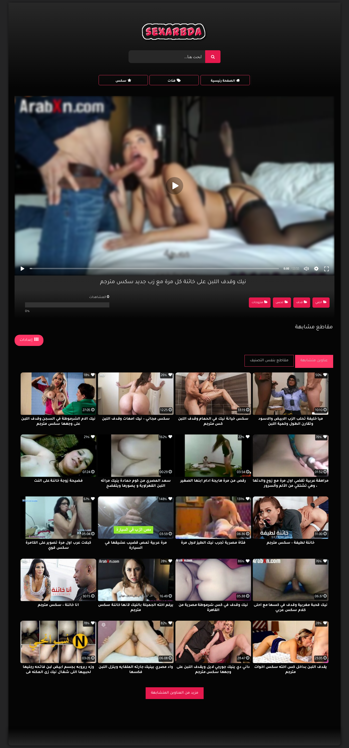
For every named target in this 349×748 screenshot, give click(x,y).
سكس (120, 81)
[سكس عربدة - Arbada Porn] (174, 32)
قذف (299, 302)
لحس (279, 302)
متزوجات (257, 302)
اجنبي (318, 302)
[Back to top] (333, 733)
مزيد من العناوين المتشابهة (174, 693)
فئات (172, 81)
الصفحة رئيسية (223, 81)
